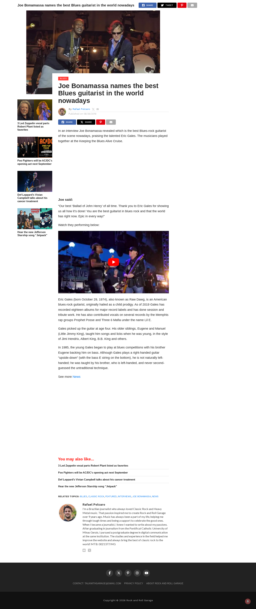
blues (83, 496)
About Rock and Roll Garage (164, 583)
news (155, 496)
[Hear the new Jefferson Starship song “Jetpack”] (34, 228)
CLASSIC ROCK (96, 496)
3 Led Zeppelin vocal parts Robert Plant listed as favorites (33, 126)
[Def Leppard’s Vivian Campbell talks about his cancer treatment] (34, 190)
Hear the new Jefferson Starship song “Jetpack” (32, 234)
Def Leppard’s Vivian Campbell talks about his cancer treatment (32, 198)
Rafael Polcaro (81, 109)
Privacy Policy (133, 583)
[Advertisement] (113, 171)
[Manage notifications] (248, 601)
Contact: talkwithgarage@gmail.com (97, 583)
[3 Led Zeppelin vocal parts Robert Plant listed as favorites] (34, 119)
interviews (124, 496)
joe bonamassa (141, 496)
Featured (111, 496)
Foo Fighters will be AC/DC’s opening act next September (34, 162)
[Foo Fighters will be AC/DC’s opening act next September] (34, 156)
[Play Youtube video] (113, 262)
